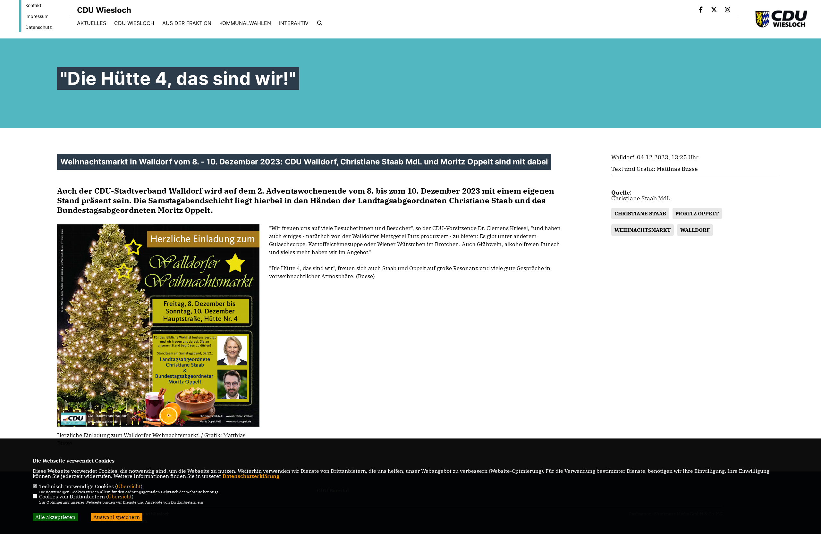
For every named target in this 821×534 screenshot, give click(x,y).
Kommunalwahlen (245, 23)
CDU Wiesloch (134, 23)
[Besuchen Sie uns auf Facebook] (701, 10)
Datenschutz (38, 27)
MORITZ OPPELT (697, 213)
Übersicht (129, 486)
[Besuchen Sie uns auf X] (714, 10)
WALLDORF (695, 229)
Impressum (36, 16)
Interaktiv (294, 23)
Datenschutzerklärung (251, 476)
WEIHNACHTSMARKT (642, 229)
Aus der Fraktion (186, 23)
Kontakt (33, 5)
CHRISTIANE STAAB (640, 213)
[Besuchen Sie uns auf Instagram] (727, 10)
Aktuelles (91, 23)
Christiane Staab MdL (640, 198)
